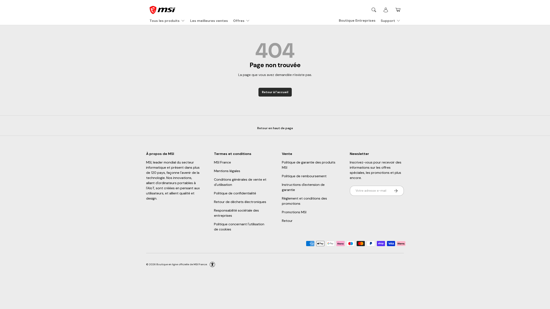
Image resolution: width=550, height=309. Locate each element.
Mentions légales (227, 171)
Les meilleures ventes (209, 20)
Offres (238, 20)
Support (388, 20)
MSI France (222, 162)
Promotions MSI (294, 212)
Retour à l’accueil (275, 92)
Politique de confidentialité (235, 193)
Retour (287, 220)
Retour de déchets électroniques (240, 202)
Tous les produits (165, 20)
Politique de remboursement (304, 176)
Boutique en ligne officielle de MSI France (181, 264)
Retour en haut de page (275, 128)
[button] (398, 10)
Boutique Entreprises (357, 20)
